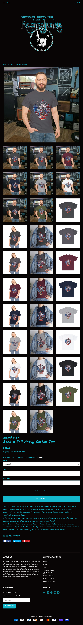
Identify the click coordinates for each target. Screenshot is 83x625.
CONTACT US (47, 573)
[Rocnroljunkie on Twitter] (44, 593)
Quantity (6, 478)
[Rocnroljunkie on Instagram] (55, 593)
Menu (8, 3)
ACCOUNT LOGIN (48, 570)
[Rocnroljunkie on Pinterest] (51, 593)
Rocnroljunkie (48, 616)
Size (4, 469)
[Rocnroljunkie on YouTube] (58, 593)
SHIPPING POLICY (49, 582)
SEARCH (45, 562)
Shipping (6, 452)
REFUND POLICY (48, 576)
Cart (78, 3)
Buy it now (41, 498)
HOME (45, 565)
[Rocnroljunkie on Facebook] (48, 593)
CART (45, 567)
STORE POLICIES (48, 579)
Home (4, 65)
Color (5, 460)
